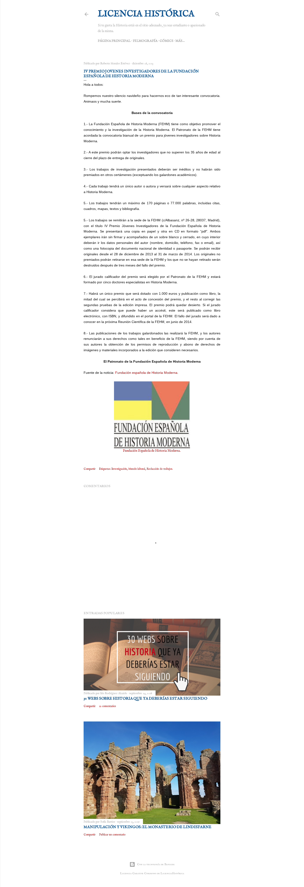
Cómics (166, 41)
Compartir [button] (89, 469)
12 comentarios (107, 706)
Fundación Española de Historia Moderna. (152, 451)
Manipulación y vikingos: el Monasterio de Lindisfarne (147, 827)
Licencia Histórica (146, 14)
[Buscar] (217, 13)
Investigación (119, 469)
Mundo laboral (136, 469)
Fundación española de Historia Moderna (146, 373)
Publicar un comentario (112, 834)
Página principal (114, 41)
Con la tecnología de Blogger (156, 864)
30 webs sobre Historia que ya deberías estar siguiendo (145, 698)
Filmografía (145, 41)
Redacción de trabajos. (160, 469)
